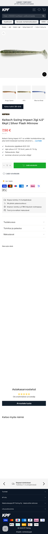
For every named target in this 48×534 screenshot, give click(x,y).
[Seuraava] (44, 484)
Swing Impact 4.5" (28, 27)
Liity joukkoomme (8, 509)
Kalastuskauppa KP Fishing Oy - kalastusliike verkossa (19, 503)
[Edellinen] (4, 484)
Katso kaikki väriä (12, 107)
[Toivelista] (39, 10)
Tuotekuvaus (9, 222)
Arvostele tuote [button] (24, 403)
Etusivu (4, 27)
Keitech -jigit (16, 27)
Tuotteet (5, 492)
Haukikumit (8, 22)
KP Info (4, 497)
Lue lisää (38, 141)
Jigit (9, 27)
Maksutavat (9, 234)
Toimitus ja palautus (13, 228)
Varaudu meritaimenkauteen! (26, 22)
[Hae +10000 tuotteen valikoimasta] (43, 16)
